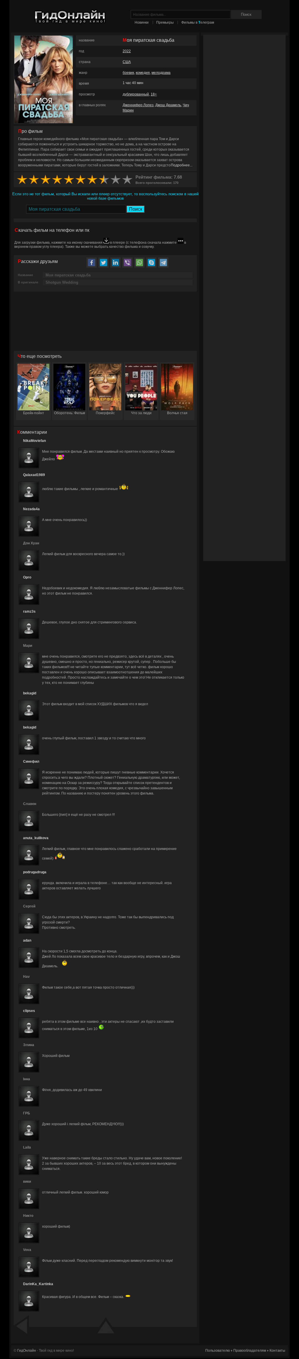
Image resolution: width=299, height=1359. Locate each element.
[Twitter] (103, 262)
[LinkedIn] (115, 262)
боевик (128, 73)
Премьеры (165, 22)
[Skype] (151, 262)
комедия (143, 73)
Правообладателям (249, 1350)
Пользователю (217, 1350)
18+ (154, 94)
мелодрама (161, 73)
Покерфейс (105, 413)
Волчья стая (177, 413)
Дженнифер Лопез (138, 105)
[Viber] (127, 262)
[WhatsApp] (139, 262)
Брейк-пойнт (33, 413)
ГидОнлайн (26, 1350)
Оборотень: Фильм (69, 413)
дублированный (136, 94)
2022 (127, 51)
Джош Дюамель (168, 105)
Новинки (142, 22)
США (127, 62)
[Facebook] (91, 262)
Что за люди (141, 413)
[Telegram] (163, 262)
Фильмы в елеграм (197, 22)
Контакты (277, 1350)
